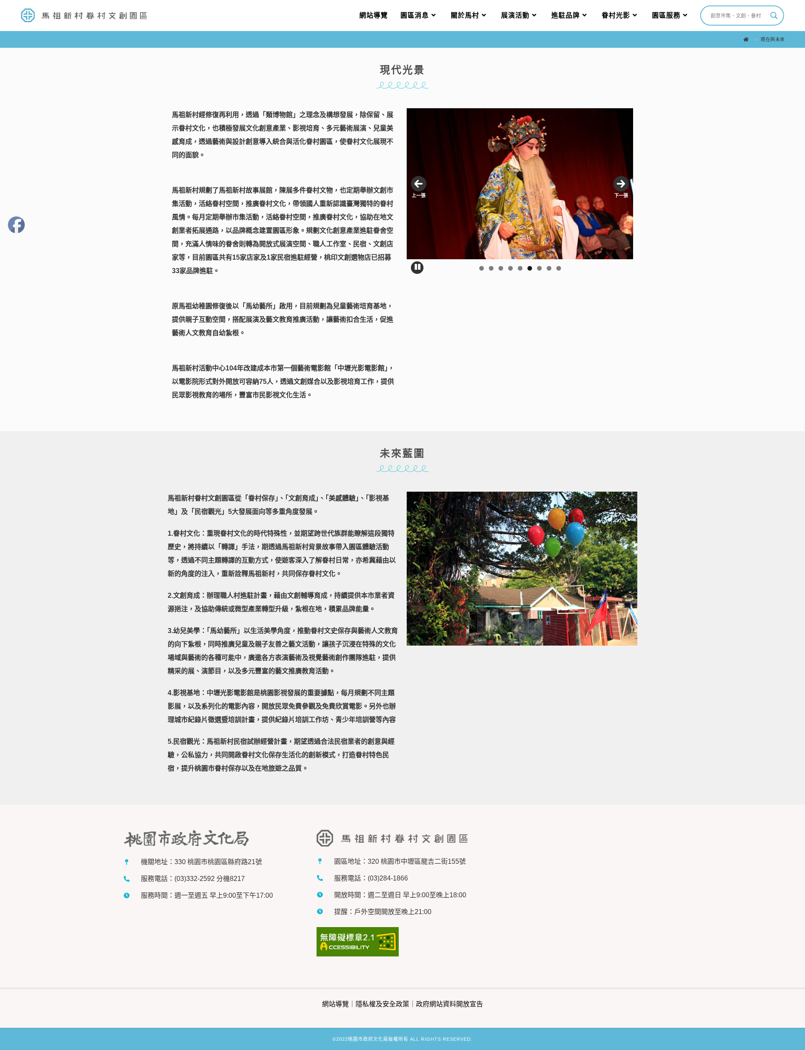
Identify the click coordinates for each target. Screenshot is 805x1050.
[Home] (748, 39)
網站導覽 (335, 1004)
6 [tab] (529, 268)
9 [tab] (558, 268)
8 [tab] (549, 268)
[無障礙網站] (358, 943)
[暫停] (417, 267)
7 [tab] (539, 268)
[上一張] (418, 184)
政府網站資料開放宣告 (449, 1004)
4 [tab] (510, 268)
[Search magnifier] (774, 15)
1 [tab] (481, 268)
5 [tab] (520, 268)
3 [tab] (501, 268)
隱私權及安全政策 (382, 1004)
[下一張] (621, 184)
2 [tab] (491, 268)
